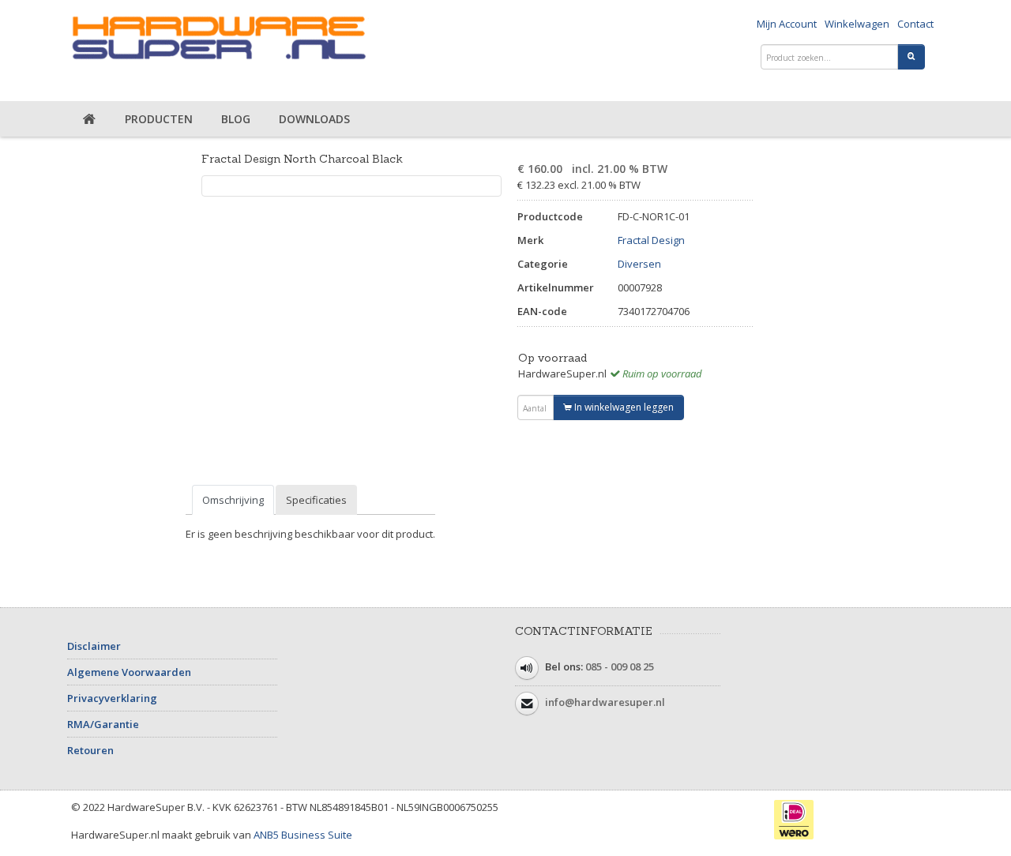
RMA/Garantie (103, 724)
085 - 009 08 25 (619, 666)
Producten (159, 118)
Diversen (639, 264)
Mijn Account (787, 24)
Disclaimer (94, 646)
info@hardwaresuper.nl (605, 702)
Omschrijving (233, 500)
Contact (915, 24)
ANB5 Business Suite (303, 835)
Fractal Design (651, 240)
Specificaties (316, 500)
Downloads (314, 118)
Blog (235, 118)
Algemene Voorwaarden (129, 672)
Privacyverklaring (112, 698)
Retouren (90, 750)
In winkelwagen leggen (623, 407)
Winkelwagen (857, 24)
